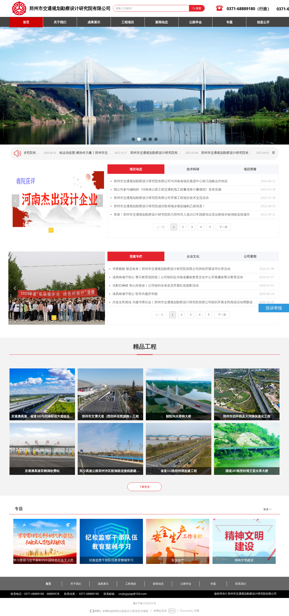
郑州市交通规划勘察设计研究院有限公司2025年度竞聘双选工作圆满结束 (191, 152)
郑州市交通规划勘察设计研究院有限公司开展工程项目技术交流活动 (161, 198)
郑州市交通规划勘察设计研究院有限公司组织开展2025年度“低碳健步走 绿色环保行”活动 (120, 152)
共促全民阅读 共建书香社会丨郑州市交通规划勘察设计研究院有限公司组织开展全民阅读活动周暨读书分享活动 (184, 302)
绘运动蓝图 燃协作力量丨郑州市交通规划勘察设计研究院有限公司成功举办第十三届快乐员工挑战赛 (49, 152)
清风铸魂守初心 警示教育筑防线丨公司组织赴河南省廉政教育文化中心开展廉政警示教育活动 (177, 277)
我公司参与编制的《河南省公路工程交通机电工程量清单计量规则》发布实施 (167, 189)
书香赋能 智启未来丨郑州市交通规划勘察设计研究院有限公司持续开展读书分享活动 (171, 269)
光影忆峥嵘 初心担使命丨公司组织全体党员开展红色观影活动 (155, 285)
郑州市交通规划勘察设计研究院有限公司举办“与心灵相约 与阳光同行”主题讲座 (262, 152)
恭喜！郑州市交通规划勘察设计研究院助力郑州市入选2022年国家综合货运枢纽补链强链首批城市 (182, 214)
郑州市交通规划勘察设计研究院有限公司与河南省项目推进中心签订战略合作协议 (171, 181)
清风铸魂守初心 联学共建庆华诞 (135, 294)
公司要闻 (250, 256)
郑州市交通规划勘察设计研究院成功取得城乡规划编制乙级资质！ (159, 206)
